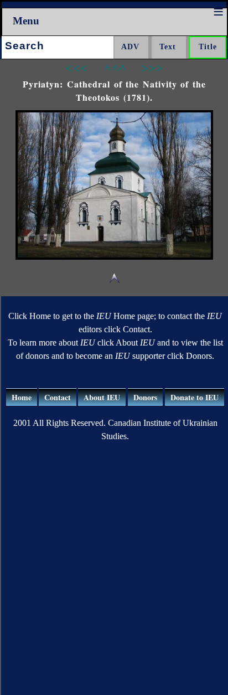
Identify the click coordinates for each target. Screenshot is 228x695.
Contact (57, 397)
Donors (145, 397)
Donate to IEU (194, 397)
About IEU (102, 397)
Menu (26, 21)
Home (22, 397)
